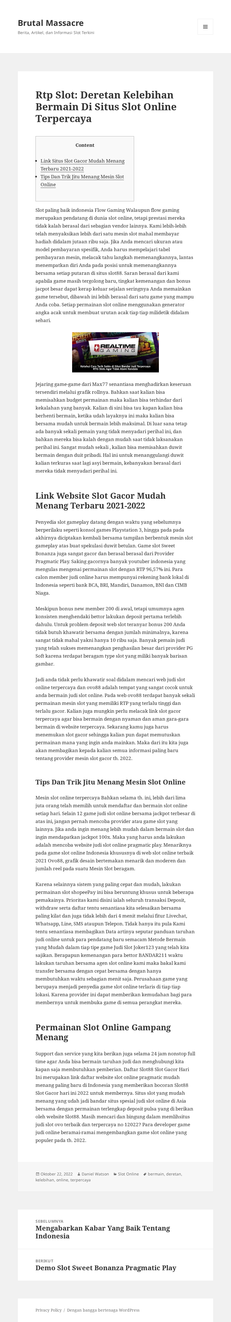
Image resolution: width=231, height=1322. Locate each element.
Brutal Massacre (51, 22)
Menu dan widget (205, 34)
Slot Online (128, 1174)
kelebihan (44, 1179)
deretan (173, 1174)
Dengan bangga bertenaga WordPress (103, 1310)
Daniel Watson (95, 1174)
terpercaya (80, 1179)
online (62, 1179)
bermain (156, 1174)
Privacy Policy (48, 1310)
